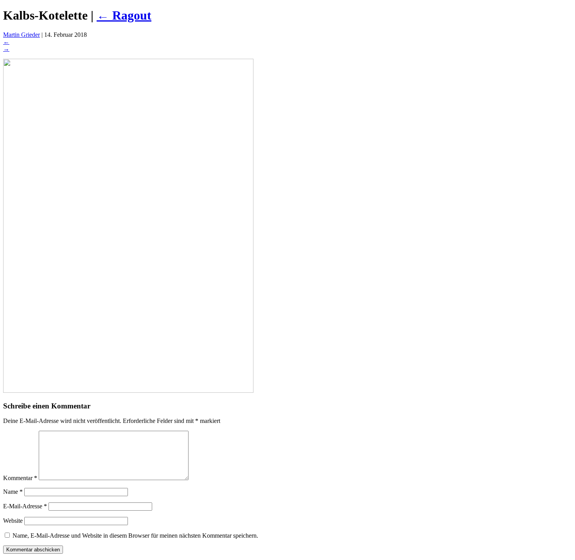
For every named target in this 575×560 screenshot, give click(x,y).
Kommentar (20, 478)
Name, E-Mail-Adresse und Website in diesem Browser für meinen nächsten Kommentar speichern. (135, 535)
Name (13, 491)
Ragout (124, 15)
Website (13, 520)
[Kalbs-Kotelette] (128, 390)
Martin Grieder (21, 34)
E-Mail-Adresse (25, 506)
